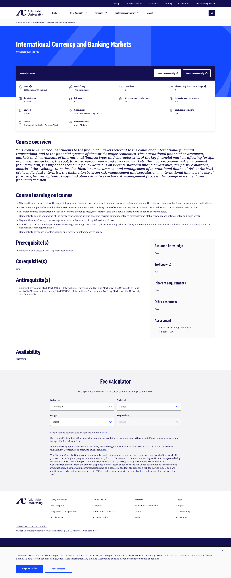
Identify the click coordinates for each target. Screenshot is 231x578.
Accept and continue (29, 568)
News (137, 517)
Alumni (137, 511)
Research (138, 500)
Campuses (97, 506)
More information (58, 568)
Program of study (123, 415)
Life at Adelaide (100, 500)
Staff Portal (153, 3)
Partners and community (146, 506)
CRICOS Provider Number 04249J (82, 531)
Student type (55, 400)
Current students (134, 3)
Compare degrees (203, 3)
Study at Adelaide (59, 500)
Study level (121, 400)
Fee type (53, 415)
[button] (223, 550)
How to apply (57, 506)
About (179, 500)
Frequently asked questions (64, 511)
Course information (27, 73)
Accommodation (100, 517)
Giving (168, 3)
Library (115, 3)
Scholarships (57, 517)
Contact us (183, 3)
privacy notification (189, 555)
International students (103, 511)
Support (180, 506)
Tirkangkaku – (31, 526)
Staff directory (183, 511)
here (104, 432)
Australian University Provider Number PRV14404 (39, 531)
